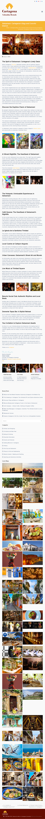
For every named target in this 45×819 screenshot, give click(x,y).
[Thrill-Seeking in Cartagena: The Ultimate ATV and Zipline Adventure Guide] (33, 470)
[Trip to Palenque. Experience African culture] (12, 681)
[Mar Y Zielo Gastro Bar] (33, 663)
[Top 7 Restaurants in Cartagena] (12, 764)
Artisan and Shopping (9, 428)
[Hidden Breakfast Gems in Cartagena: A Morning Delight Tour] (12, 615)
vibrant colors (37, 128)
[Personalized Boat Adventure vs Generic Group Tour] (12, 750)
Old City (14, 64)
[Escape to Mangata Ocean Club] (12, 638)
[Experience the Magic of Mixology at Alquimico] (33, 722)
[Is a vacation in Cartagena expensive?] (33, 750)
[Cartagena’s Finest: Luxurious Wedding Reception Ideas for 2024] (33, 638)
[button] (42, 11)
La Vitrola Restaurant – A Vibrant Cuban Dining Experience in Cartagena (29, 806)
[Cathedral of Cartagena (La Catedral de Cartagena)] (33, 598)
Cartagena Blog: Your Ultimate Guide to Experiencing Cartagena (26, 27)
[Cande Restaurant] (33, 573)
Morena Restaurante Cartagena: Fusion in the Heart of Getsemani (20, 403)
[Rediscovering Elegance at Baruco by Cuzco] (12, 665)
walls (18, 69)
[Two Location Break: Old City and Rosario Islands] (33, 680)
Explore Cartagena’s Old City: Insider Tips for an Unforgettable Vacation (22, 416)
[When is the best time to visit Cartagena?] (33, 737)
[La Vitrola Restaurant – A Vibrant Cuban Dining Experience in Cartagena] (12, 735)
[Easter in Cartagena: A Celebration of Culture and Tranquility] (33, 651)
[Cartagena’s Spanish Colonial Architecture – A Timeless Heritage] (33, 545)
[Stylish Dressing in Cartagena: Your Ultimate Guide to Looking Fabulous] (12, 532)
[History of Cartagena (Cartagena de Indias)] (33, 586)
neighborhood (32, 67)
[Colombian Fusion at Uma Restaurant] (33, 793)
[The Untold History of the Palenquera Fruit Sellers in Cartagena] (12, 559)
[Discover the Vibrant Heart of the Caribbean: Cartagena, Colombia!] (12, 702)
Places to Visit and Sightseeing (12, 451)
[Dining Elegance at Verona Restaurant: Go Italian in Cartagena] (12, 586)
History (6, 445)
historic (10, 69)
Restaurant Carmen (9, 413)
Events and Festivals (9, 440)
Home (7, 27)
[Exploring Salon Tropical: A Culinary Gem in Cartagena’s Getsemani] (33, 615)
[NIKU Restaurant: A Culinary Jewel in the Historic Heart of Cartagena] (33, 625)
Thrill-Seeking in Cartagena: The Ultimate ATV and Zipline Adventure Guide (23, 397)
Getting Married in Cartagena (11, 443)
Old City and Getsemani (10, 448)
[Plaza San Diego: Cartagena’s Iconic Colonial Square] (12, 572)
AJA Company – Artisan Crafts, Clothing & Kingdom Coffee (19, 406)
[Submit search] (41, 420)
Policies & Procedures (37, 816)
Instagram (11, 347)
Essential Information (9, 437)
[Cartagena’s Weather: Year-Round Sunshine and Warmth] (12, 721)
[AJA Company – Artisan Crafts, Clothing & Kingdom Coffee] (12, 501)
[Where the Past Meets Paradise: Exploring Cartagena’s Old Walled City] (12, 468)
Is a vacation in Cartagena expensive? (8, 806)
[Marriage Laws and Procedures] (12, 626)
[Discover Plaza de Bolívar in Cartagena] (12, 482)
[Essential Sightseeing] (33, 694)
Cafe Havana (16, 168)
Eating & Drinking (8, 434)
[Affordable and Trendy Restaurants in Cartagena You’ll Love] (33, 532)
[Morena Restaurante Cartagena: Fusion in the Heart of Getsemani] (33, 485)
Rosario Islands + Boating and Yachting (14, 454)
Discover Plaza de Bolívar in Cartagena (14, 400)
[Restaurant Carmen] (12, 517)
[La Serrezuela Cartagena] (33, 558)
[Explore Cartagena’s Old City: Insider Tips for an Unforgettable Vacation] (33, 516)
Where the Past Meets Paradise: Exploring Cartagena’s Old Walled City (22, 394)
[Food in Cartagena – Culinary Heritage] (12, 793)
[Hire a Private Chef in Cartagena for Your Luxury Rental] (12, 545)
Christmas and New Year (10, 431)
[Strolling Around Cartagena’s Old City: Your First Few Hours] (12, 601)
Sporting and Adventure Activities (12, 457)
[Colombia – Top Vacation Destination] (33, 779)
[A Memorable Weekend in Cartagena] (33, 764)
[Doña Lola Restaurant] (12, 778)
